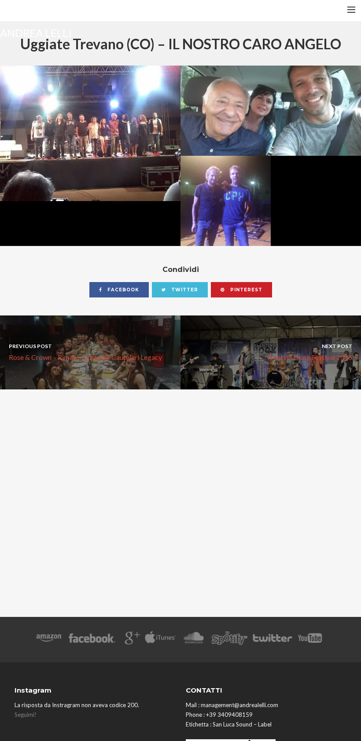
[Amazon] (48, 639)
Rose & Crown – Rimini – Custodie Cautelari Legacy (85, 352)
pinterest (245, 290)
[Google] (131, 639)
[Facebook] (92, 639)
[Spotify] (229, 639)
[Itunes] (160, 639)
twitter (183, 290)
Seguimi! (26, 714)
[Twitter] (272, 639)
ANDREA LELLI (36, 32)
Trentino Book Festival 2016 (309, 352)
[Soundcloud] (193, 639)
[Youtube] (310, 639)
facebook (122, 290)
